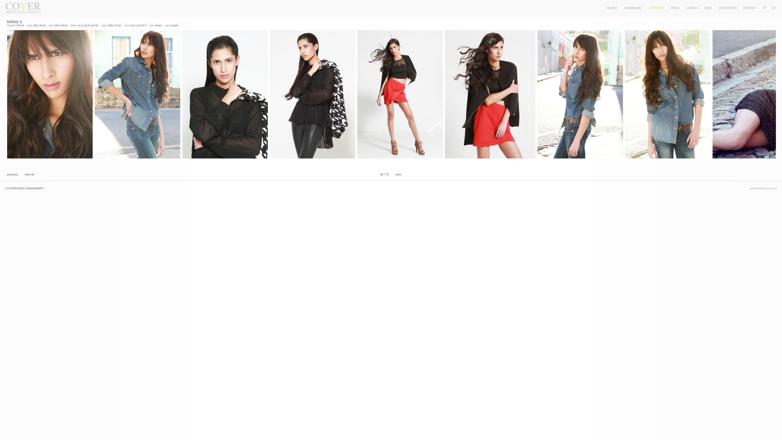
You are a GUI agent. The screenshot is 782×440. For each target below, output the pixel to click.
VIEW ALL (29, 174)
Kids (708, 8)
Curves (692, 8)
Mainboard (633, 8)
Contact (750, 8)
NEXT (398, 174)
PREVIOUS (12, 174)
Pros (675, 8)
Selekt (612, 8)
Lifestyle (656, 8)
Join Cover (727, 8)
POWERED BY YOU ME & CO (763, 188)
